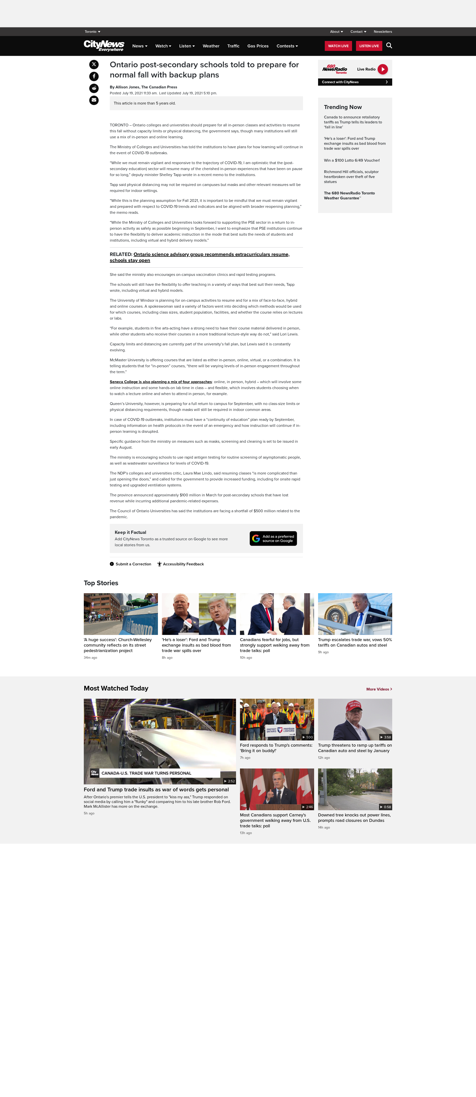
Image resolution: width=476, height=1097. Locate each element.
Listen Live (369, 46)
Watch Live (338, 46)
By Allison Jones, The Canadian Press (143, 87)
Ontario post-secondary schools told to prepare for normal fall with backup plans (204, 70)
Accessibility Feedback (183, 564)
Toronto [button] (90, 32)
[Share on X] (94, 64)
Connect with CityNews (340, 82)
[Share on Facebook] (94, 76)
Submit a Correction (133, 564)
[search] (389, 45)
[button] (336, 31)
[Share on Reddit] (94, 88)
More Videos (377, 689)
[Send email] (94, 100)
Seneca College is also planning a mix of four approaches (161, 381)
